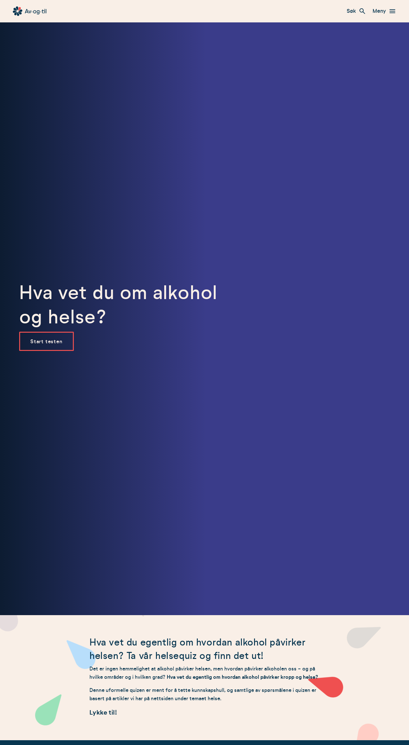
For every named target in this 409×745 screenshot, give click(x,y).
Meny (379, 11)
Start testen (46, 341)
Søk (351, 11)
